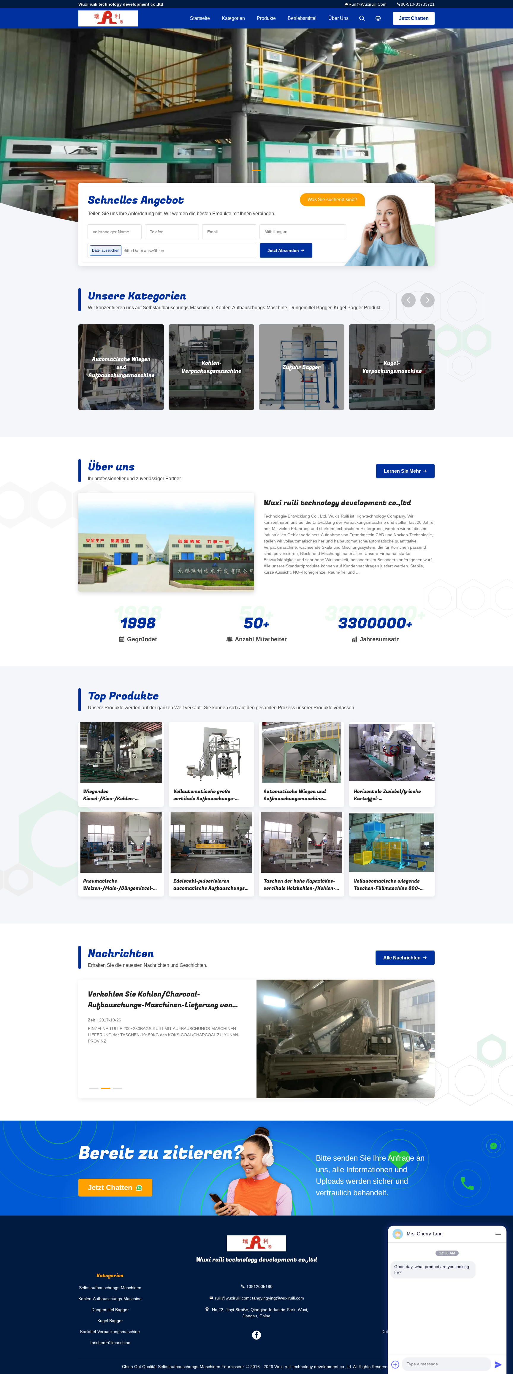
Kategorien (233, 18)
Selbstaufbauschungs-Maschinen (110, 1287)
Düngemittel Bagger (110, 1309)
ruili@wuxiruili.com (368, 4)
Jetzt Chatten (414, 18)
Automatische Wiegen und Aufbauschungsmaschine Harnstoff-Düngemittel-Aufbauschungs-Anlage (295, 795)
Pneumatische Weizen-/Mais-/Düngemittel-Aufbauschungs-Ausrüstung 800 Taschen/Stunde (118, 885)
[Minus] (498, 1233)
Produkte (266, 18)
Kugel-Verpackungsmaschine (302, 367)
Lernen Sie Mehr (402, 471)
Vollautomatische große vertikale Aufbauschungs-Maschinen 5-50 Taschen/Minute (204, 795)
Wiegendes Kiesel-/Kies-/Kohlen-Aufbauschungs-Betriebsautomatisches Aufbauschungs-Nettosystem (118, 795)
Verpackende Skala (392, 367)
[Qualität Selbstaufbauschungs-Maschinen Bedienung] (256, 134)
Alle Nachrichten (402, 957)
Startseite (200, 18)
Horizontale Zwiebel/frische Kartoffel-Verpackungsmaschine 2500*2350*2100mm (387, 795)
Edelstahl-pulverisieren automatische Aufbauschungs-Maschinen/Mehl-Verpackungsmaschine (210, 885)
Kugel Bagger (110, 1320)
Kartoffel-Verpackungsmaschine (110, 1331)
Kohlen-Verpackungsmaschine (121, 367)
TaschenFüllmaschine (110, 1342)
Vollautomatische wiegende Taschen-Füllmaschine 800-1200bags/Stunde (387, 885)
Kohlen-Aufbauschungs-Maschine (110, 1298)
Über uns (338, 18)
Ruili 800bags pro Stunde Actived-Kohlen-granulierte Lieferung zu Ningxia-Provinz (161, 999)
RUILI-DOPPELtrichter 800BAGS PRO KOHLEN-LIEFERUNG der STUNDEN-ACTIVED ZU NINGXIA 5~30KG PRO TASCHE (160, 1031)
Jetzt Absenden (283, 250)
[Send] (498, 1364)
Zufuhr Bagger (211, 367)
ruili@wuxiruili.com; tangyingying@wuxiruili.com (259, 1297)
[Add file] (395, 1364)
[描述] (378, 18)
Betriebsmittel (302, 18)
